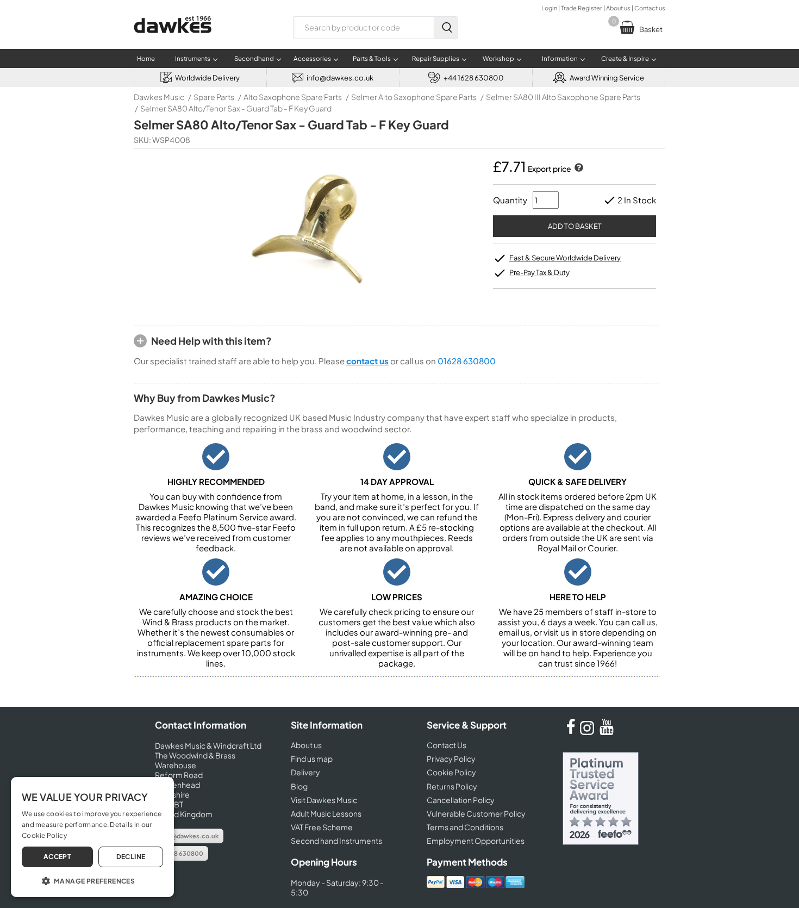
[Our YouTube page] (606, 732)
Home (146, 58)
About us (618, 7)
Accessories (312, 58)
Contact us (649, 7)
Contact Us (446, 745)
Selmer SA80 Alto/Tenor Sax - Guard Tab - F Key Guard (236, 108)
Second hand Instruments (336, 840)
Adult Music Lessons (326, 813)
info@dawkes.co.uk (189, 835)
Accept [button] (57, 857)
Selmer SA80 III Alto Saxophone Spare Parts (563, 97)
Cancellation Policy (461, 800)
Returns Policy (452, 786)
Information (560, 58)
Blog (299, 786)
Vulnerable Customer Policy (476, 813)
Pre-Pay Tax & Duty (539, 272)
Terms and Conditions (465, 827)
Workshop (498, 58)
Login (549, 7)
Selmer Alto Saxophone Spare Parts (414, 97)
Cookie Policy (451, 772)
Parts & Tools (372, 58)
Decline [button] (131, 857)
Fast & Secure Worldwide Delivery (565, 257)
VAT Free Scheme (322, 827)
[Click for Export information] (577, 168)
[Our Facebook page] (571, 732)
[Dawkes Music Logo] (172, 40)
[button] (92, 880)
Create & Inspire (625, 58)
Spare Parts (213, 97)
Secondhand (254, 58)
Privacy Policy (451, 758)
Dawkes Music (159, 97)
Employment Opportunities (476, 840)
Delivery (305, 772)
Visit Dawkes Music (324, 800)
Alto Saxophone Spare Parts (293, 97)
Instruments (192, 58)
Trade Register (581, 7)
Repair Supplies (435, 58)
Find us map (312, 758)
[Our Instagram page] (588, 732)
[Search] (446, 28)
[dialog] (92, 837)
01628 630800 (467, 361)
